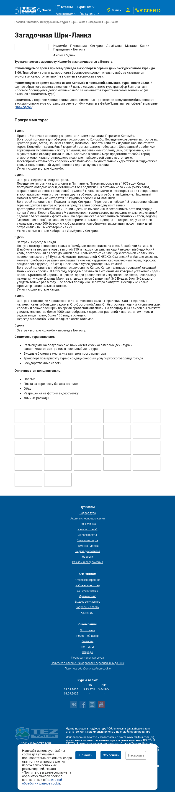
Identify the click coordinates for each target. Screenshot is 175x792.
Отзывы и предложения (87, 562)
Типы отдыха (87, 524)
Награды (87, 652)
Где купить (87, 13)
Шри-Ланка (78, 22)
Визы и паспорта (87, 540)
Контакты (87, 646)
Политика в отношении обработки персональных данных (87, 663)
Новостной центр (87, 635)
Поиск (46, 10)
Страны (67, 7)
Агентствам (64, 13)
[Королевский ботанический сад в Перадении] (58, 432)
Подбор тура (88, 513)
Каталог (32, 22)
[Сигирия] (117, 448)
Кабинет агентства (88, 585)
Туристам (84, 7)
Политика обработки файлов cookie (88, 668)
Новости (87, 556)
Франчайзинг (87, 596)
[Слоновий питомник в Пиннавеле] (58, 448)
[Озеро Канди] (28, 432)
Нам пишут (87, 612)
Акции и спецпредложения (87, 518)
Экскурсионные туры (54, 22)
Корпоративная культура (87, 657)
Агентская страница (87, 579)
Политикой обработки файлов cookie (42, 781)
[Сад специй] (28, 479)
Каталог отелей (88, 529)
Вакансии (87, 641)
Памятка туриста (87, 545)
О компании (87, 630)
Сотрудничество (87, 590)
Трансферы (23, 107)
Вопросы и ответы (87, 607)
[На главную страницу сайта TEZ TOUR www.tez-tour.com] (25, 10)
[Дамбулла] (28, 416)
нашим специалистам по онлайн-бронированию (118, 731)
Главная (20, 22)
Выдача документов (87, 551)
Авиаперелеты (87, 534)
